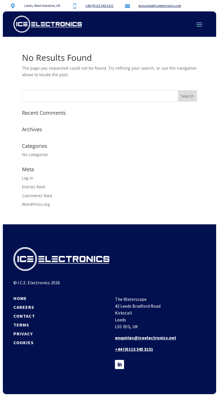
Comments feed (37, 195)
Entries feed (33, 187)
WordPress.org (36, 204)
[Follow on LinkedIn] (119, 364)
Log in (27, 178)
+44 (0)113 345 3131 (99, 5)
